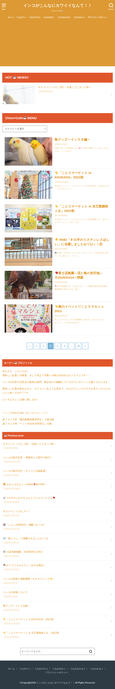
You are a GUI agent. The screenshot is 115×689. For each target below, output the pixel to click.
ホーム (11, 17)
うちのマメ (21, 17)
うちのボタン (49, 17)
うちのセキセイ (64, 17)
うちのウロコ (34, 17)
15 (78, 346)
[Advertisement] (57, 44)
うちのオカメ (79, 17)
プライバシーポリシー (97, 17)
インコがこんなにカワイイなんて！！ (57, 5)
